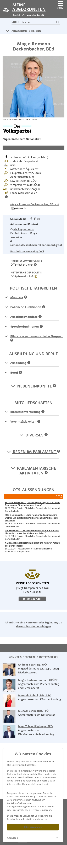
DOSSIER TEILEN (13, 147)
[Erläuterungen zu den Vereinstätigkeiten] (6, 421)
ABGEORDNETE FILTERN (26, 31)
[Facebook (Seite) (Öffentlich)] (35, 219)
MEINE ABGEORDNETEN (25, 6)
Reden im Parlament (34, 451)
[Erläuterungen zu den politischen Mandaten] (6, 297)
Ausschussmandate (24, 317)
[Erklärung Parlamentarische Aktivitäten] (46, 472)
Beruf (14, 372)
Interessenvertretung (25, 412)
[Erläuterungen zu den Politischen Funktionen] (6, 307)
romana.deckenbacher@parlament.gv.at (36, 245)
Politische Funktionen (25, 307)
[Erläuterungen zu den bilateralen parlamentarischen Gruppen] (6, 336)
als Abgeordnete (23, 229)
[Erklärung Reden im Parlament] (58, 451)
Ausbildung (18, 363)
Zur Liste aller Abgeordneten (32, 648)
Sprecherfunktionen (24, 326)
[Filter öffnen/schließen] (7, 31)
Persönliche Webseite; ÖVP (27, 251)
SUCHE (16, 21)
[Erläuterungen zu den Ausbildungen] (6, 362)
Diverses (34, 434)
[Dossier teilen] (61, 147)
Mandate (16, 297)
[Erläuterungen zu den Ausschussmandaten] (6, 316)
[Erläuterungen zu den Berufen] (6, 372)
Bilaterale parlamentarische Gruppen (36, 336)
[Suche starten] (57, 22)
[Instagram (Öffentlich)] (38, 219)
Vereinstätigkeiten (23, 421)
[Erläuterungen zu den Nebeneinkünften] (54, 386)
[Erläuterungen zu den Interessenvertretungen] (6, 411)
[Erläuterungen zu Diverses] (46, 434)
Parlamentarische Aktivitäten (36, 470)
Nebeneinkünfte (34, 386)
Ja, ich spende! (32, 598)
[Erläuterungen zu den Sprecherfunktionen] (6, 326)
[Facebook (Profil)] (31, 219)
